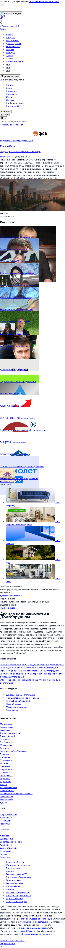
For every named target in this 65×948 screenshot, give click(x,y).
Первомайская (7, 790)
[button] (32, 149)
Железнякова (6, 799)
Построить (11, 93)
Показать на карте (9, 124)
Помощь (10, 889)
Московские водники (16, 706)
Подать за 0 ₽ (13, 106)
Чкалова (4, 763)
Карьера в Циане (14, 898)
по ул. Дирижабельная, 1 (18, 700)
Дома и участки (13, 43)
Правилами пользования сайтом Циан (34, 918)
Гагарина (4, 739)
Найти (21, 124)
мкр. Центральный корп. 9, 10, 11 (22, 697)
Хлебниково (12, 709)
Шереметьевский (8, 814)
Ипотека (10, 49)
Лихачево (4, 835)
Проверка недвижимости (18, 895)
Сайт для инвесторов (16, 901)
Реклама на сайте (14, 883)
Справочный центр (15, 862)
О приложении (7, 943)
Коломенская (6, 726)
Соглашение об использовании (44, 1)
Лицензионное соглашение (36, 921)
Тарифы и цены (13, 880)
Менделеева (6, 723)
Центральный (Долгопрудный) (21, 694)
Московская (6, 745)
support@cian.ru (27, 930)
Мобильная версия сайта (12, 940)
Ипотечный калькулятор (18, 892)
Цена (3, 118)
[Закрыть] (2, 4)
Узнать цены (6, 156)
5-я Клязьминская (8, 787)
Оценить (10, 96)
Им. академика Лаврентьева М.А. (16, 793)
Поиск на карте (13, 868)
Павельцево (5, 820)
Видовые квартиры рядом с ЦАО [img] (16, 140)
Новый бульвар (13, 703)
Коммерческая (13, 46)
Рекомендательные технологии (37, 933)
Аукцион (10, 871)
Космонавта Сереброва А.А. (13, 751)
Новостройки (12, 40)
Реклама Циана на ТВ (16, 874)
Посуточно (11, 90)
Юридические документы (18, 865)
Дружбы (4, 802)
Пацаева (4, 772)
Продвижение (13, 886)
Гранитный (5, 823)
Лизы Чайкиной (7, 735)
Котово (3, 853)
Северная (4, 748)
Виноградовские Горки (11, 841)
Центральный (6, 838)
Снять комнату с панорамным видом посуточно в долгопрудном (32, 664)
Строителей (6, 760)
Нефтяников (6, 769)
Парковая (4, 754)
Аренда (9, 34)
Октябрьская (6, 775)
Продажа (10, 37)
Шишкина (5, 757)
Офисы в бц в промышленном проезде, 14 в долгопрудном (29, 670)
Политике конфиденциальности (31, 927)
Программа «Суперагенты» (19, 877)
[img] (40, 140)
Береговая (5, 778)
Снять (9, 87)
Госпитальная (6, 796)
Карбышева (5, 781)
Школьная (5, 766)
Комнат (4, 114)
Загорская (5, 729)
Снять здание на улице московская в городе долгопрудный (29, 667)
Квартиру (5, 111)
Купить (9, 84)
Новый (3, 784)
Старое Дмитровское (10, 732)
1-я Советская (7, 742)
